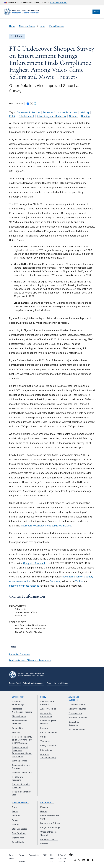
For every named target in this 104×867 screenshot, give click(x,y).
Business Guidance (78, 718)
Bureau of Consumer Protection (60, 112)
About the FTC (47, 802)
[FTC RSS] (92, 861)
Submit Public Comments (33, 683)
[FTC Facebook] (70, 855)
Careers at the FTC (49, 839)
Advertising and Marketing (51, 116)
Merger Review (19, 716)
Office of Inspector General (62, 858)
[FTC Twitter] (79, 860)
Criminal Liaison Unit (22, 773)
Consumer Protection (28, 112)
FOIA (45, 855)
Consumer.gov (75, 713)
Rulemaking (17, 728)
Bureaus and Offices (50, 823)
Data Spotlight (19, 833)
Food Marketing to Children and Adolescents (30, 660)
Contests (16, 824)
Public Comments (48, 732)
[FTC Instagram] (75, 861)
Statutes (16, 732)
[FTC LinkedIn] (83, 861)
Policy (43, 697)
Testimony (45, 741)
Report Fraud (15, 683)
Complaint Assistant (34, 563)
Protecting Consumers (19, 654)
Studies (44, 737)
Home (12, 26)
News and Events (27, 26)
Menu (96, 12)
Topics (15, 820)
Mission (44, 807)
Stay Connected (19, 829)
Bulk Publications (77, 729)
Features (16, 816)
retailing (84, 112)
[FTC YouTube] (88, 861)
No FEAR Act (52, 858)
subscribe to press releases (24, 585)
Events (15, 811)
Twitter (79, 581)
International (46, 750)
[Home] (22, 14)
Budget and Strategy (50, 827)
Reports (44, 728)
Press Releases (56, 26)
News (42, 26)
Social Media (18, 842)
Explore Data (18, 838)
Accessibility (34, 855)
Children (73, 116)
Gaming (85, 116)
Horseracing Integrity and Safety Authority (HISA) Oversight (22, 740)
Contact (44, 844)
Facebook (55, 581)
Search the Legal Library (57, 683)
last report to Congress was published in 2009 (46, 525)
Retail (12, 116)
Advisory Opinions (49, 709)
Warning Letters (19, 761)
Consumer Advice (77, 704)
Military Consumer (77, 709)
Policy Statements (49, 746)
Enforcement (18, 697)
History (43, 811)
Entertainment (26, 116)
